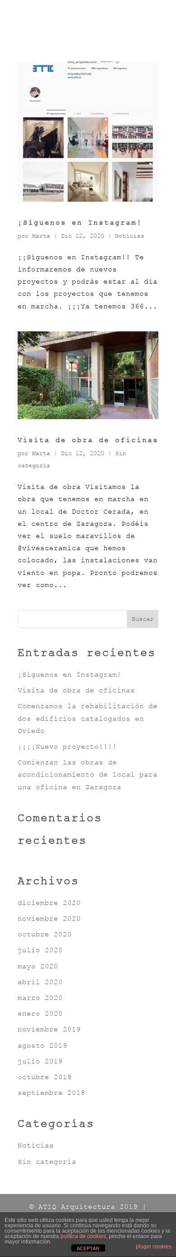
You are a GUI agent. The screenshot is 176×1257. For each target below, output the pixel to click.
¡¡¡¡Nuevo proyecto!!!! (67, 746)
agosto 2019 (42, 1045)
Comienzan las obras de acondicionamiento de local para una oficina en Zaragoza (87, 774)
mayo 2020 (38, 966)
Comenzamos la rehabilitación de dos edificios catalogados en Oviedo (87, 718)
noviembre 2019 (49, 1029)
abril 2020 (40, 982)
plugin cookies (153, 1246)
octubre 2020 (45, 934)
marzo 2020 (40, 998)
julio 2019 (40, 1061)
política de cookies (83, 1236)
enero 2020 (40, 1013)
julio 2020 (40, 950)
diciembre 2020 (49, 903)
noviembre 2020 (49, 918)
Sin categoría (47, 1162)
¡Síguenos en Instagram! (80, 222)
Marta (41, 236)
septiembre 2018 (51, 1093)
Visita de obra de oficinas (88, 440)
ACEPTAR (88, 1248)
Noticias (129, 236)
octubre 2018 (45, 1077)
